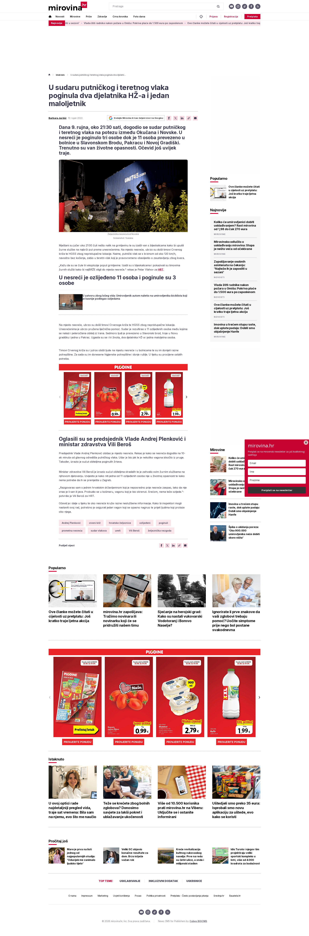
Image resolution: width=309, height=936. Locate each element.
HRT (160, 269)
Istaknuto (60, 75)
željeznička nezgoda (159, 530)
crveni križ (95, 523)
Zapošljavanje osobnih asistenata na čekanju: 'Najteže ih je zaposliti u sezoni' (230, 267)
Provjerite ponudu (77, 421)
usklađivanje (130, 881)
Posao (138, 895)
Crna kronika (120, 16)
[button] (186, 396)
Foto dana (139, 16)
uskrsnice (194, 881)
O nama (72, 895)
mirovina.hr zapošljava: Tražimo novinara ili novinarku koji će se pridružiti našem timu (123, 618)
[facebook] (251, 6)
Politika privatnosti (156, 895)
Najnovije (218, 210)
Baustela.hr (235, 895)
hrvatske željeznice (120, 523)
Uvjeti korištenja (121, 895)
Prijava (214, 16)
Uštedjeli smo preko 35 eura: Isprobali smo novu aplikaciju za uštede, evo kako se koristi (236, 810)
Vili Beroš (134, 530)
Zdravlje (102, 16)
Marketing (103, 895)
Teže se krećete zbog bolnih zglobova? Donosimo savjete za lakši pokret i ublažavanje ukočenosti (126, 810)
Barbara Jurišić (57, 118)
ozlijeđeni (144, 523)
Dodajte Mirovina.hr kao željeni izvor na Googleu (138, 118)
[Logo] (68, 6)
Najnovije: (57, 23)
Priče (89, 16)
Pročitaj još (58, 841)
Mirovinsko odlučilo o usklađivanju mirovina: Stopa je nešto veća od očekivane (234, 245)
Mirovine (75, 16)
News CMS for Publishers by (182, 921)
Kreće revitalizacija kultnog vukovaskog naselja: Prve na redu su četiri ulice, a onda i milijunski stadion (190, 856)
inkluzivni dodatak (163, 881)
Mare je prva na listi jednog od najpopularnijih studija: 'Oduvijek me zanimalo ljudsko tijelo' (81, 856)
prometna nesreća (72, 530)
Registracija (231, 16)
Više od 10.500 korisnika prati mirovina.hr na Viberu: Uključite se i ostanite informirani (180, 810)
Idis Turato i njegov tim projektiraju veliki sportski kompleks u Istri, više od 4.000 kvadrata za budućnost (245, 856)
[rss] (257, 6)
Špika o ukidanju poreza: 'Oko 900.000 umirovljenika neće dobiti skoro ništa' (244, 532)
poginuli (163, 523)
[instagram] (238, 6)
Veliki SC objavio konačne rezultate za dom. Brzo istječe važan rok (135, 854)
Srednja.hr (219, 895)
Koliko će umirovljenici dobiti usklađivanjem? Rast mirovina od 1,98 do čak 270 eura (235, 225)
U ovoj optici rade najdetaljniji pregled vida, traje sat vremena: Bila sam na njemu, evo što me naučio (72, 810)
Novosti (60, 16)
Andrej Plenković (71, 523)
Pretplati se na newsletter (277, 490)
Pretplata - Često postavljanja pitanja (190, 895)
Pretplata (252, 16)
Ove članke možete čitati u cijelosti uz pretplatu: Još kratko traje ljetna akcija (196, 23)
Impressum (87, 895)
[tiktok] (244, 6)
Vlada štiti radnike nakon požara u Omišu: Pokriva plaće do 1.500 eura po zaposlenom (98, 23)
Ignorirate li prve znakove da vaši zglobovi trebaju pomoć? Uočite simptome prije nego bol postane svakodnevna (236, 621)
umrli (118, 530)
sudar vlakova (99, 530)
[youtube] (231, 6)
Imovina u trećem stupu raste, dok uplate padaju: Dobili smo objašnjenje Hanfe (235, 328)
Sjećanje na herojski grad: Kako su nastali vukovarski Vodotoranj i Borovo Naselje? (180, 618)
